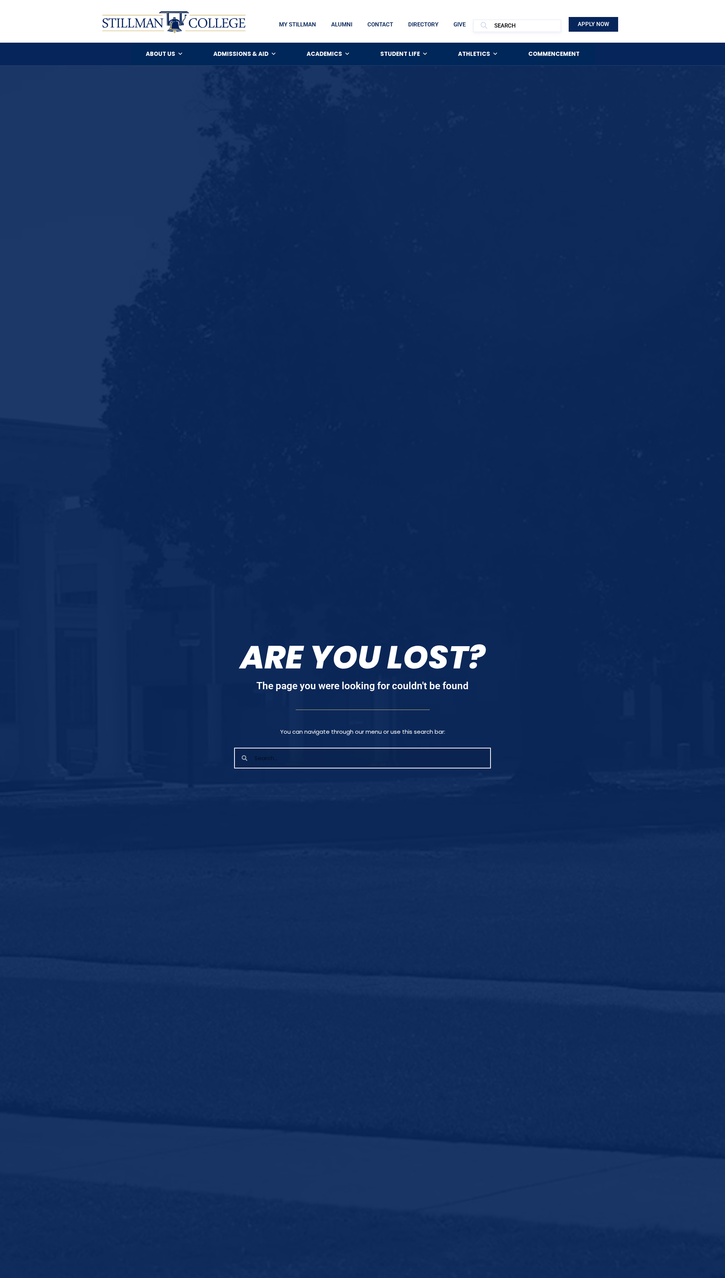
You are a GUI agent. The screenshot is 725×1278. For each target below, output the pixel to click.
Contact (380, 24)
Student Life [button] (400, 54)
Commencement (554, 54)
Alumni (341, 24)
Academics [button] (324, 54)
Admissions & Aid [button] (240, 54)
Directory (423, 24)
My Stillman (297, 24)
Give (460, 24)
